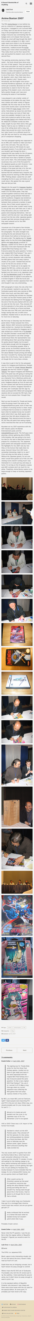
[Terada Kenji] (17, 514)
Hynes (26, 47)
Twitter (5, 1304)
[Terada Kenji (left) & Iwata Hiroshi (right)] (17, 883)
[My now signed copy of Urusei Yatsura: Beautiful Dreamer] (17, 958)
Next (24, 1050)
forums (28, 300)
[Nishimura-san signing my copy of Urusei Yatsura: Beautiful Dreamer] (17, 708)
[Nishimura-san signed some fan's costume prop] (17, 808)
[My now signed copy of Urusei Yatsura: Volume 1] (17, 1000)
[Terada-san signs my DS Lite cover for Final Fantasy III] (17, 538)
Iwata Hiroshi (13, 242)
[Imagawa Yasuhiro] (17, 766)
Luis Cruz (9, 9)
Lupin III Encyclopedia (10, 1307)
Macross (4, 244)
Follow (28, 11)
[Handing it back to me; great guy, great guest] (17, 611)
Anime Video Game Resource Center (14, 1310)
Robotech (4, 418)
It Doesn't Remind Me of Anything (9, 4)
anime (9, 1027)
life (24, 1027)
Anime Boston (12, 24)
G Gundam (27, 331)
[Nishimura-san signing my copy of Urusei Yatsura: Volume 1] (17, 732)
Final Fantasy (26, 240)
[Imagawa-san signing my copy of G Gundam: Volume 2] (17, 850)
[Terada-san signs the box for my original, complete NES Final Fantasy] (17, 562)
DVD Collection (8, 1313)
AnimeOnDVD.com (7, 433)
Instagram (22, 1304)
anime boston (17, 1027)
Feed (17, 1313)
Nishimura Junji (9, 189)
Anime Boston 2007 (12, 18)
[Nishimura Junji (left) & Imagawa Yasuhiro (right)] (17, 489)
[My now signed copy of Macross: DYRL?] (17, 635)
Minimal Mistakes (5, 1317)
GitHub (13, 1304)
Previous (9, 1050)
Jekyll (29, 1316)
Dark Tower (17, 109)
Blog (13, 1031)
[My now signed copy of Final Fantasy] (17, 659)
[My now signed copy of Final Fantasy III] (17, 684)
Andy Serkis (10, 119)
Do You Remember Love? (12, 274)
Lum (30, 124)
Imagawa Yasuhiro (25, 187)
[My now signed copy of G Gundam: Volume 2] (17, 916)
